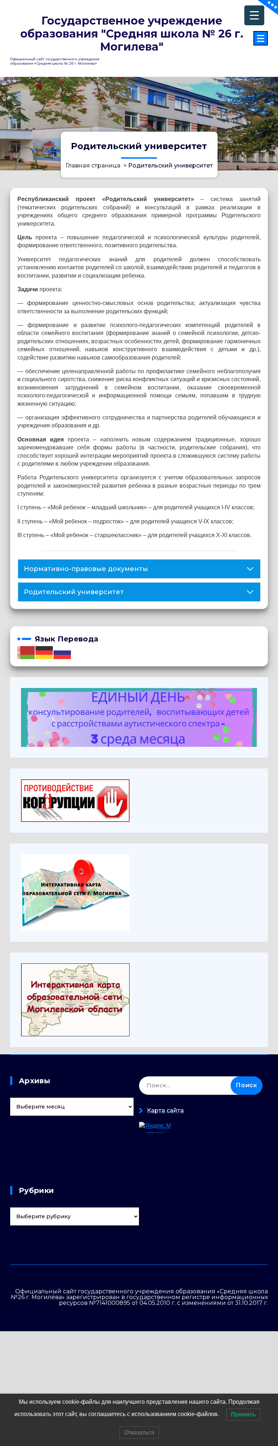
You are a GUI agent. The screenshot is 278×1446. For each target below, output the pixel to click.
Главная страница (93, 165)
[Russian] (63, 652)
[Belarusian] (26, 652)
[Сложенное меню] (260, 38)
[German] (44, 652)
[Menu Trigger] (254, 15)
